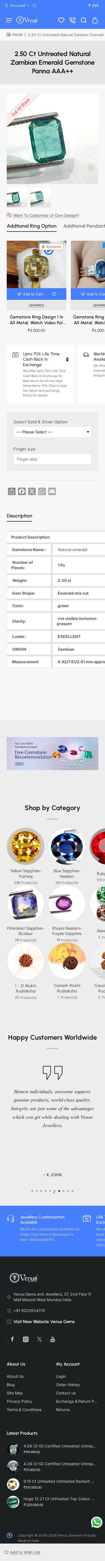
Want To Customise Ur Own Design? (46, 215)
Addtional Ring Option (32, 226)
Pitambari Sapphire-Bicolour (26, 931)
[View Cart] (95, 20)
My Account (68, 1364)
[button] (30, 294)
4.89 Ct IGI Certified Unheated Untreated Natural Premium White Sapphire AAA (60, 1446)
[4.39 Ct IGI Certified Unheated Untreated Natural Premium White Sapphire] (13, 1466)
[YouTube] (52, 1339)
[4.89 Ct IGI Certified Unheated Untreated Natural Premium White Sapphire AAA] (13, 1449)
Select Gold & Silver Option (40, 421)
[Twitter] (39, 1339)
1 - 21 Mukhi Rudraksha (25, 988)
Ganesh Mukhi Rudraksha (67, 988)
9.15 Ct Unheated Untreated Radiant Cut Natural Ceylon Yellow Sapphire (60, 1481)
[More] (35, 5)
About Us (16, 1364)
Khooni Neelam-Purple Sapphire (67, 931)
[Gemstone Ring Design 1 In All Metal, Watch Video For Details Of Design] (36, 270)
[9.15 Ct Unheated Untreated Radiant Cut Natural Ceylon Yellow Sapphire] (13, 1484)
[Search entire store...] (83, 20)
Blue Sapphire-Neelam (67, 873)
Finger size (24, 449)
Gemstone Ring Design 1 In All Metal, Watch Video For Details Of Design (36, 320)
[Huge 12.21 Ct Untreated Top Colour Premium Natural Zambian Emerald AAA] (13, 1501)
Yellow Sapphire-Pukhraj (25, 873)
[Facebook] (12, 1339)
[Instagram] (25, 1339)
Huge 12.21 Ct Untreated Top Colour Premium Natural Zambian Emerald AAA (60, 1498)
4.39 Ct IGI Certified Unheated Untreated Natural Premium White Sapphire (60, 1463)
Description (19, 516)
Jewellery (36, 305)
